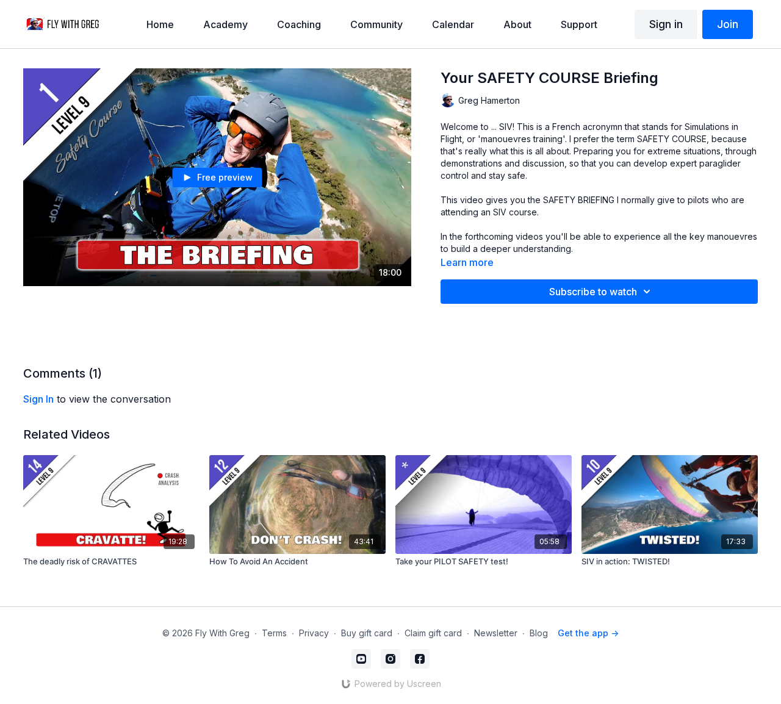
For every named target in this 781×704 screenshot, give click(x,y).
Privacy (314, 633)
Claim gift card (433, 633)
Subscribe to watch (593, 292)
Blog (539, 633)
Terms (274, 633)
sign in (38, 399)
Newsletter (495, 633)
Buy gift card (366, 633)
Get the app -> (588, 633)
